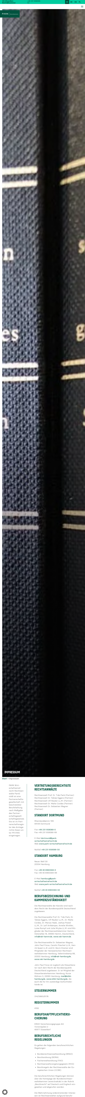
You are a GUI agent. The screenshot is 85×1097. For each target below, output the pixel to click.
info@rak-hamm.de (43, 936)
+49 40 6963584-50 (50, 890)
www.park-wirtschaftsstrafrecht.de (55, 844)
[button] (5, 1092)
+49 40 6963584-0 (47, 870)
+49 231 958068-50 (34, 2)
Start (4, 779)
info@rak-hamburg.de (61, 956)
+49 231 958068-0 (47, 829)
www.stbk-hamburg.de (57, 979)
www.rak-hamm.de (62, 936)
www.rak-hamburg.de (44, 959)
